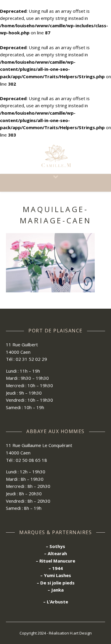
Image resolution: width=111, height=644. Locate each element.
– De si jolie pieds (56, 583)
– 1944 (56, 568)
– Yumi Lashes (55, 575)
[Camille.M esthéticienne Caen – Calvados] (55, 156)
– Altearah (55, 553)
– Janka (56, 590)
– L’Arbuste (55, 602)
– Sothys (55, 546)
